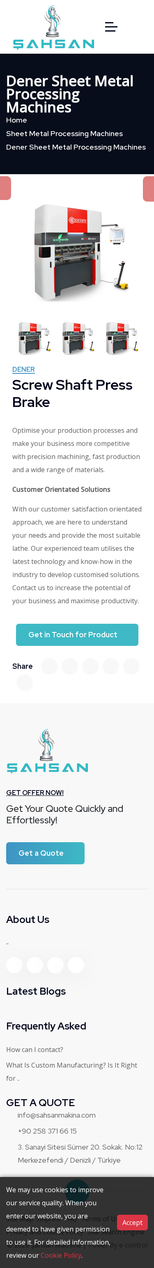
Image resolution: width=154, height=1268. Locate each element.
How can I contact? (34, 1049)
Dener (23, 370)
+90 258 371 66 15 (47, 1131)
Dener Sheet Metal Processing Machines (76, 147)
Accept (132, 1222)
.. (7, 941)
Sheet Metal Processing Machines (64, 133)
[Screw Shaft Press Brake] (77, 252)
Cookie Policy (61, 1255)
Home (16, 120)
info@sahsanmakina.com (57, 1115)
